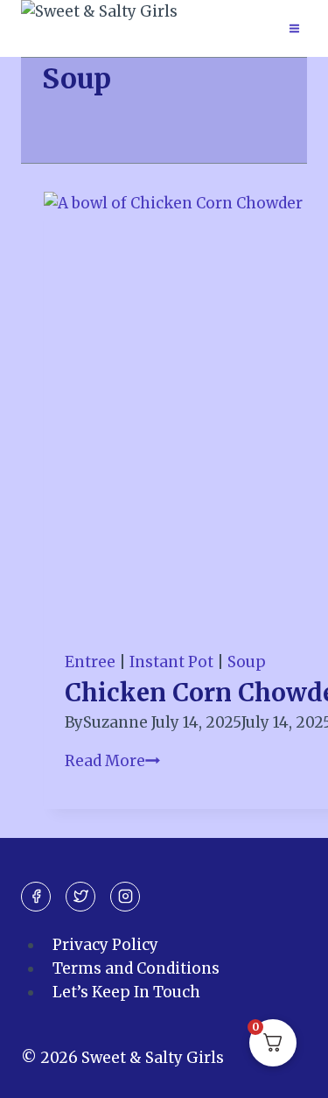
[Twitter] (80, 896)
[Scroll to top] (284, 1071)
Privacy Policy (105, 944)
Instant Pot (171, 662)
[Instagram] (125, 896)
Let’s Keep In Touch (126, 992)
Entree (90, 662)
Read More (112, 761)
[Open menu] (294, 28)
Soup (246, 662)
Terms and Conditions (136, 968)
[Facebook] (36, 896)
